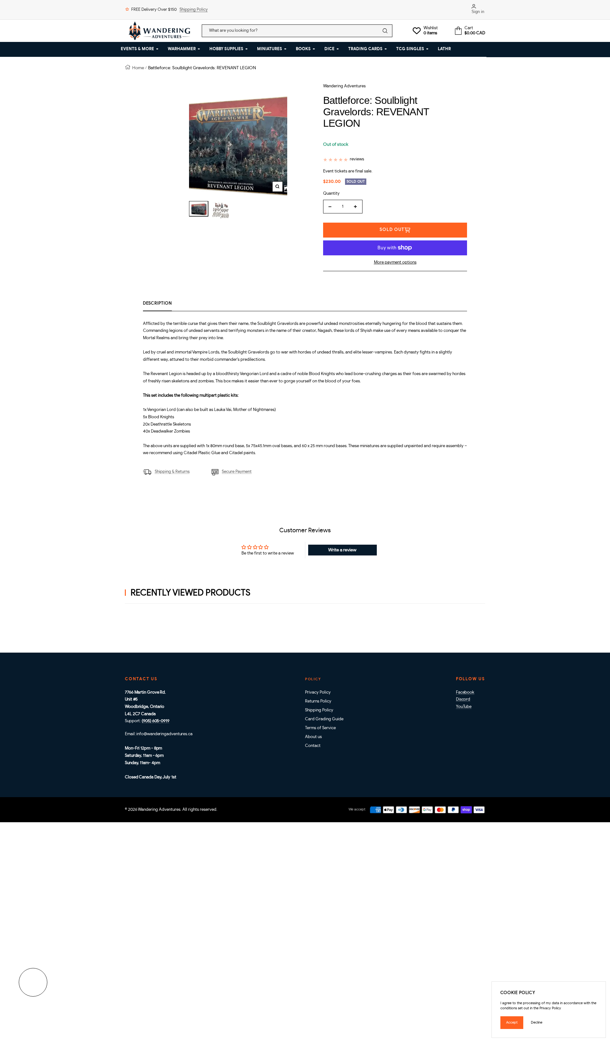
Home (138, 67)
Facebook (465, 692)
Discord (463, 699)
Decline (536, 1022)
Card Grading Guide (324, 719)
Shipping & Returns (172, 472)
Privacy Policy (318, 692)
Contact (313, 746)
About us (313, 737)
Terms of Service (320, 728)
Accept (512, 1022)
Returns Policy (318, 701)
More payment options (395, 262)
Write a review (342, 550)
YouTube (463, 707)
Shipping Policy (194, 10)
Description (157, 303)
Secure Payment (237, 472)
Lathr (444, 49)
